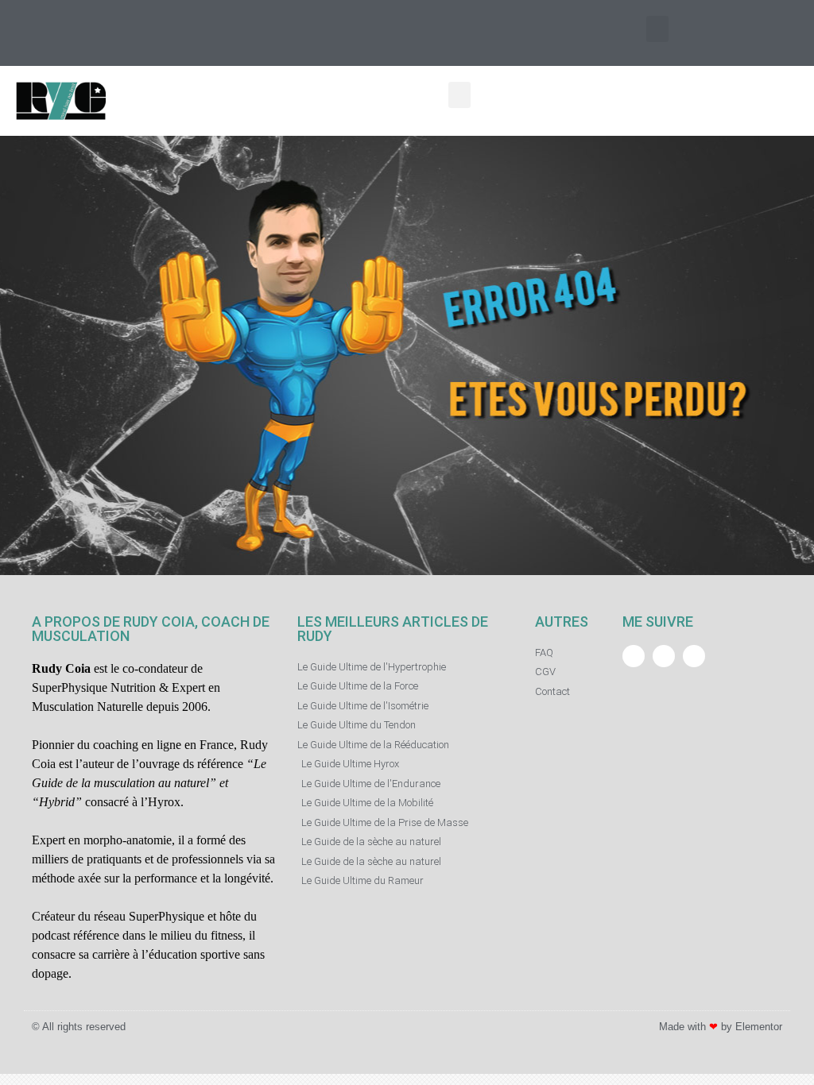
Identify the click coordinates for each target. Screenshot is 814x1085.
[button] (657, 29)
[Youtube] (67, 33)
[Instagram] (32, 33)
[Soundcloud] (694, 656)
